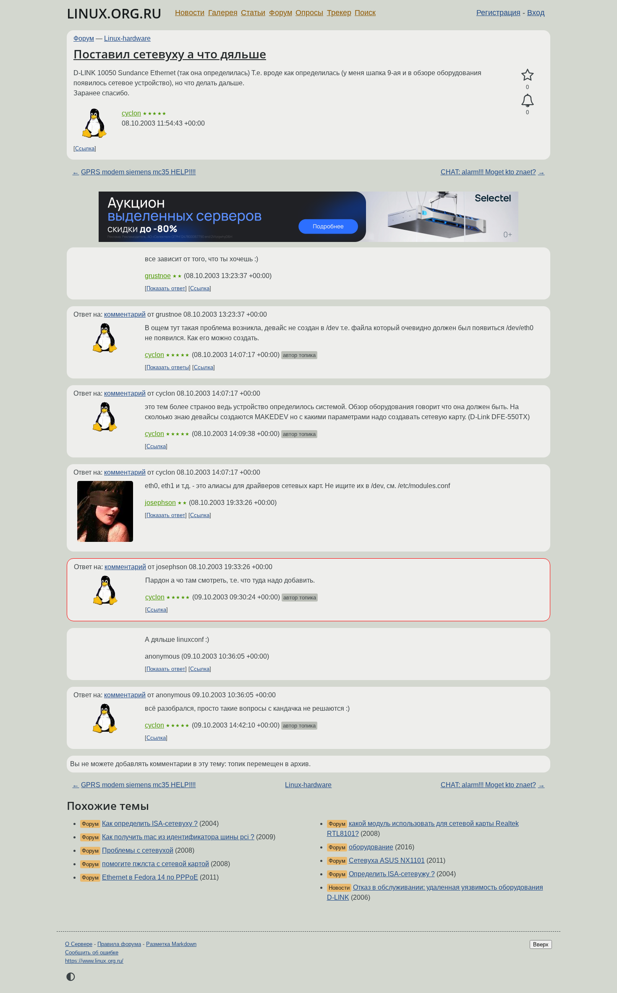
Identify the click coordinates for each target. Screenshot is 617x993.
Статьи (253, 12)
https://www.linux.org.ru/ (94, 961)
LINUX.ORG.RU (114, 13)
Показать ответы (167, 367)
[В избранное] (527, 75)
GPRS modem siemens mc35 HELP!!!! (138, 172)
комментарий (125, 314)
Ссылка (84, 148)
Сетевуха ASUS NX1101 (387, 860)
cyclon (131, 113)
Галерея (223, 12)
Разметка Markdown (171, 944)
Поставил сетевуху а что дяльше (169, 54)
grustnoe (158, 275)
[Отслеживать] (527, 100)
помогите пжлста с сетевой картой (155, 863)
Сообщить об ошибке (91, 952)
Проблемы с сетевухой (137, 850)
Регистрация (498, 12)
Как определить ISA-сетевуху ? (150, 823)
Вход (536, 12)
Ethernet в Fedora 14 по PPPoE (150, 877)
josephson (160, 502)
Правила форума (119, 944)
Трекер (339, 12)
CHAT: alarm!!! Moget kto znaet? (488, 172)
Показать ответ (165, 288)
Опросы (309, 12)
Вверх (541, 944)
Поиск (365, 12)
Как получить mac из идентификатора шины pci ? (178, 837)
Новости (189, 12)
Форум (280, 12)
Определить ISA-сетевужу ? (392, 873)
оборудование (371, 847)
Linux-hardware (127, 38)
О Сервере (78, 944)
